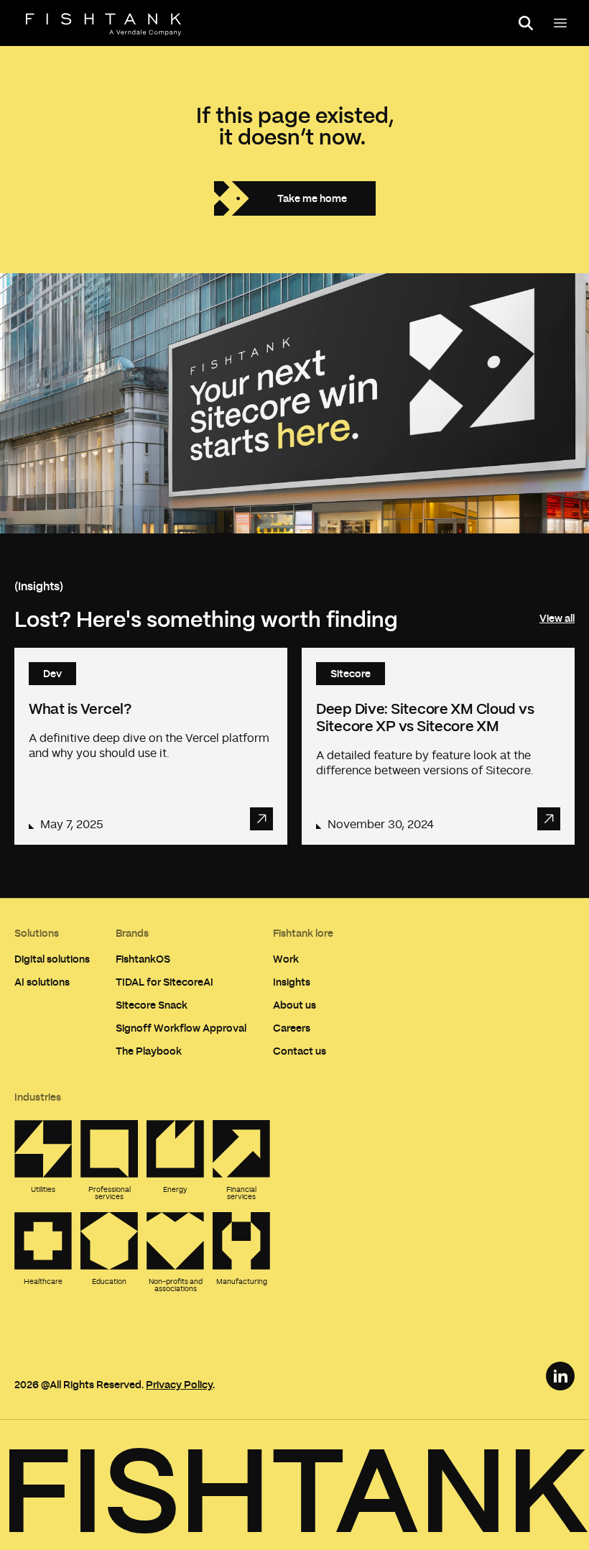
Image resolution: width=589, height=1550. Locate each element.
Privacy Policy (179, 1384)
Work (286, 959)
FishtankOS (143, 959)
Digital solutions (52, 959)
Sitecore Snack (151, 1005)
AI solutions (42, 982)
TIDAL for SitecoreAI (164, 982)
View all (557, 618)
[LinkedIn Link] (560, 1376)
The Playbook (149, 1051)
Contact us (299, 1051)
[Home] (103, 24)
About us (294, 1005)
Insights (291, 982)
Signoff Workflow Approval (181, 1028)
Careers (291, 1028)
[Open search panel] (525, 23)
